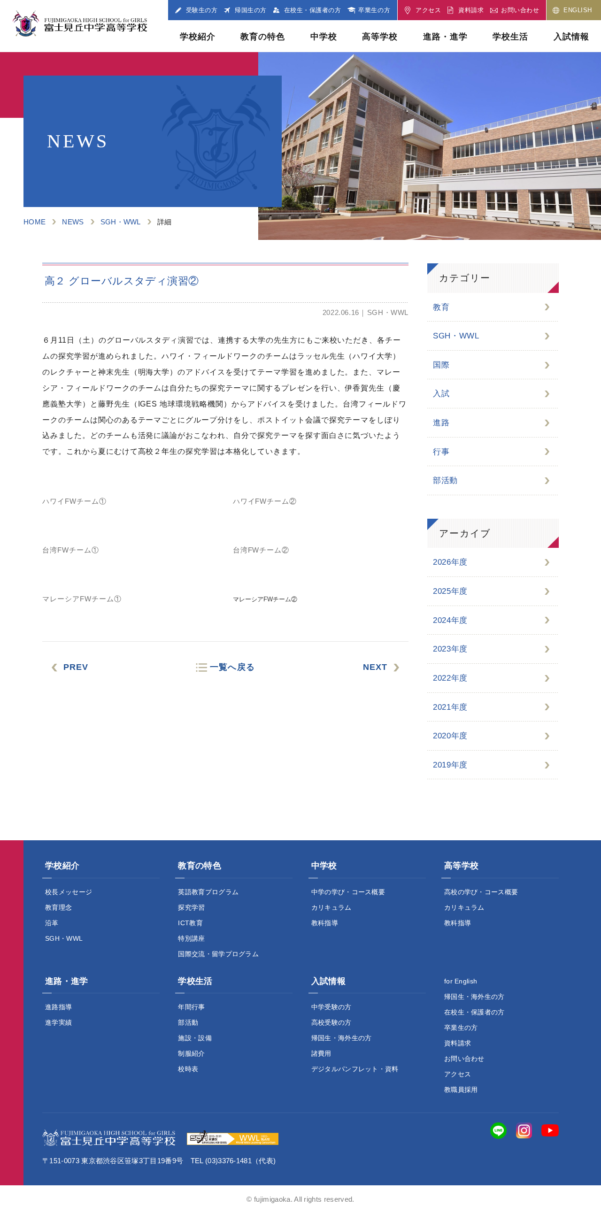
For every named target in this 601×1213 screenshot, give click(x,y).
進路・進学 (445, 36)
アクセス (457, 1074)
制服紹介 (191, 1053)
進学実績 (58, 1022)
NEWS (73, 222)
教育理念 (58, 907)
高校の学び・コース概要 (481, 892)
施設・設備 (195, 1038)
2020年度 (450, 735)
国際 (441, 365)
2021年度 (450, 707)
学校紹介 (198, 36)
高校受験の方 (331, 1022)
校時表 (188, 1069)
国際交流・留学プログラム (218, 954)
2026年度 (450, 562)
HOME (34, 222)
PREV (75, 667)
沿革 (52, 923)
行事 (441, 451)
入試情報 (571, 36)
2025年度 (450, 591)
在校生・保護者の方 (474, 1012)
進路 (441, 422)
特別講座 (191, 938)
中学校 (323, 36)
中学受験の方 (331, 1007)
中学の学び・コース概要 (348, 892)
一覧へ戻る (232, 667)
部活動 (445, 480)
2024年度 (450, 620)
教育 (441, 307)
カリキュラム (331, 907)
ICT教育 (190, 923)
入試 (441, 393)
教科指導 (324, 923)
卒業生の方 (461, 1027)
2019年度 (450, 764)
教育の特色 (262, 36)
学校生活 (510, 36)
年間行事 (191, 1007)
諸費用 (321, 1053)
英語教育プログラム (208, 892)
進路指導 (58, 1007)
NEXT (375, 667)
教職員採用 (461, 1089)
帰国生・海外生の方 (341, 1038)
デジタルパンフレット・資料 (355, 1069)
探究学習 (191, 907)
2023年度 (450, 649)
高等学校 (380, 36)
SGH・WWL (120, 222)
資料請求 (457, 1043)
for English (461, 981)
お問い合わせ (464, 1058)
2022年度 (450, 678)
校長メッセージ (68, 892)
